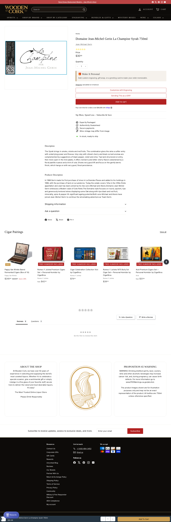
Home (78, 34)
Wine (143, 18)
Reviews (50, 466)
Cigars (157, 18)
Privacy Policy (52, 488)
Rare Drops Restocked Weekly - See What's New (77, 2)
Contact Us (51, 449)
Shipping (79, 85)
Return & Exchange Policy (57, 477)
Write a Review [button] (147, 317)
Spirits (11, 18)
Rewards (50, 459)
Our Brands (51, 470)
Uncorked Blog (52, 463)
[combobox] (59, 9)
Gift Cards (50, 456)
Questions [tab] (35, 321)
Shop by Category (57, 18)
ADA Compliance (53, 501)
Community (51, 491)
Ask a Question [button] (126, 317)
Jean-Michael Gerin (84, 44)
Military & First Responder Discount (56, 496)
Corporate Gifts (52, 452)
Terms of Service (53, 484)
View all (163, 232)
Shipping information (55, 204)
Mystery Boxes (127, 18)
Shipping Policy (53, 480)
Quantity (79, 61)
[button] (166, 262)
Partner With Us (53, 473)
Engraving (78, 18)
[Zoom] (36, 57)
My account (51, 504)
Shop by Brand (31, 18)
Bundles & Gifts (102, 18)
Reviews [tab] (20, 321)
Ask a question (52, 211)
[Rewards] (11, 515)
